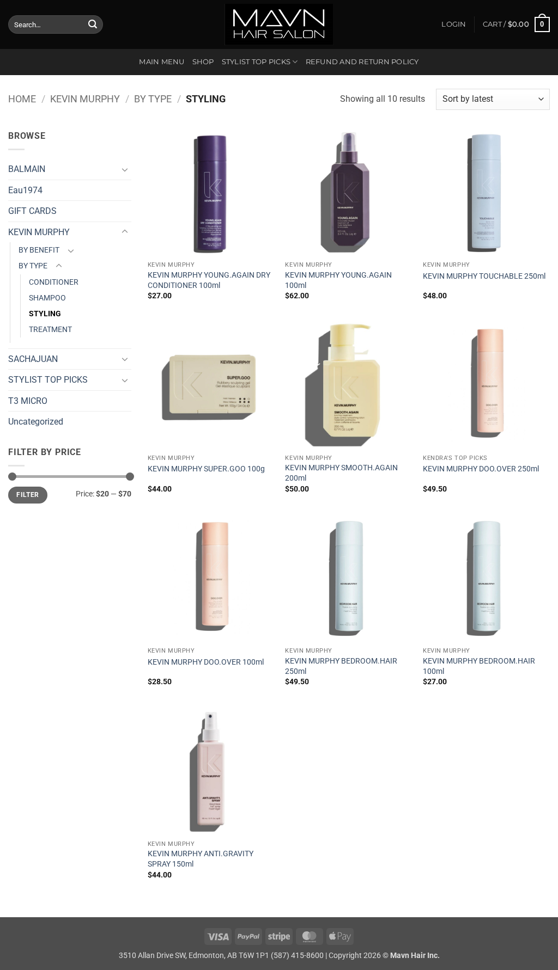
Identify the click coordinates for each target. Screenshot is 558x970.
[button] (453, 24)
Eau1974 (25, 190)
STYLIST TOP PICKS (256, 62)
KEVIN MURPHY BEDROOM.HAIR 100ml (479, 666)
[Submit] (92, 24)
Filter (27, 495)
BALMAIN (26, 169)
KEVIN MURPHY (85, 99)
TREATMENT (50, 329)
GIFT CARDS (32, 211)
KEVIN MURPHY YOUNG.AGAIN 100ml (338, 280)
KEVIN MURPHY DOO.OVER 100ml (206, 662)
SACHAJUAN (33, 359)
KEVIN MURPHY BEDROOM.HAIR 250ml (341, 666)
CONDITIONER (53, 282)
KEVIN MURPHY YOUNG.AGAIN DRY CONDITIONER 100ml (209, 280)
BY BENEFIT (39, 250)
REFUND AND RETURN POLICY (362, 62)
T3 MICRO (27, 401)
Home (22, 99)
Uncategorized (35, 421)
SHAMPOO (47, 298)
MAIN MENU (161, 62)
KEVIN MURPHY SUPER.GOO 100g (206, 469)
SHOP (203, 62)
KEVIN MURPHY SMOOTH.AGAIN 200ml (341, 473)
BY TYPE (153, 99)
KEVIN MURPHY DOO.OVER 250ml (481, 469)
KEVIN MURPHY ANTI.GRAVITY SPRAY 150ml (200, 859)
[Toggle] (124, 169)
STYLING (45, 313)
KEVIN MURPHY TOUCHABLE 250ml (484, 276)
